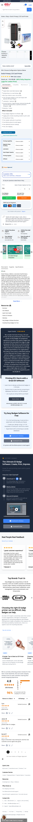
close (25, 820)
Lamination (5, 149)
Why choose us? (24, 84)
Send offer (28, 66)
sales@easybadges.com (26, 1)
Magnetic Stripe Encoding (6, 145)
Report (23, 211)
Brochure (4, 308)
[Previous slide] (1, 252)
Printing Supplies (7, 155)
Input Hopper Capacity (8, 152)
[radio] (24, 680)
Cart (25, 768)
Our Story (4, 811)
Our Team (11, 811)
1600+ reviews (17, 76)
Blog (12, 782)
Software (5, 159)
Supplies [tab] (11, 267)
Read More (16, 301)
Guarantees (27, 775)
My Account (5, 768)
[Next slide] (31, 252)
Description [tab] (4, 267)
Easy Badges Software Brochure (10, 320)
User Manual (5, 310)
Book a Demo (15, 399)
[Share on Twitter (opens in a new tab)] (9, 713)
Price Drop (24, 198)
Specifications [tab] (19, 267)
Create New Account (13, 768)
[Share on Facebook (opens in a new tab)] (7, 713)
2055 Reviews (10, 687)
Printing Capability (7, 141)
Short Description (6, 84)
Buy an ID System (12, 496)
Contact (4, 775)
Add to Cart (9, 198)
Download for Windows (17, 436)
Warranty (4, 318)
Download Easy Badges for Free (10, 323)
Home (3, 16)
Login (30, 5)
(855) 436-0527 (7, 1)
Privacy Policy (19, 811)
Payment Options (20, 775)
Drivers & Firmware (7, 315)
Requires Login (20, 194)
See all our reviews (7, 541)
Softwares (17, 782)
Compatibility (15, 84)
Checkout (21, 768)
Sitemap (26, 811)
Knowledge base (6, 782)
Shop (7, 16)
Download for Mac (17, 440)
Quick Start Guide (6, 313)
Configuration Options (7, 132)
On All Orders (5, 194)
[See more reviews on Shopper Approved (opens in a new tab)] (12, 713)
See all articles (6, 630)
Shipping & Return (11, 775)
